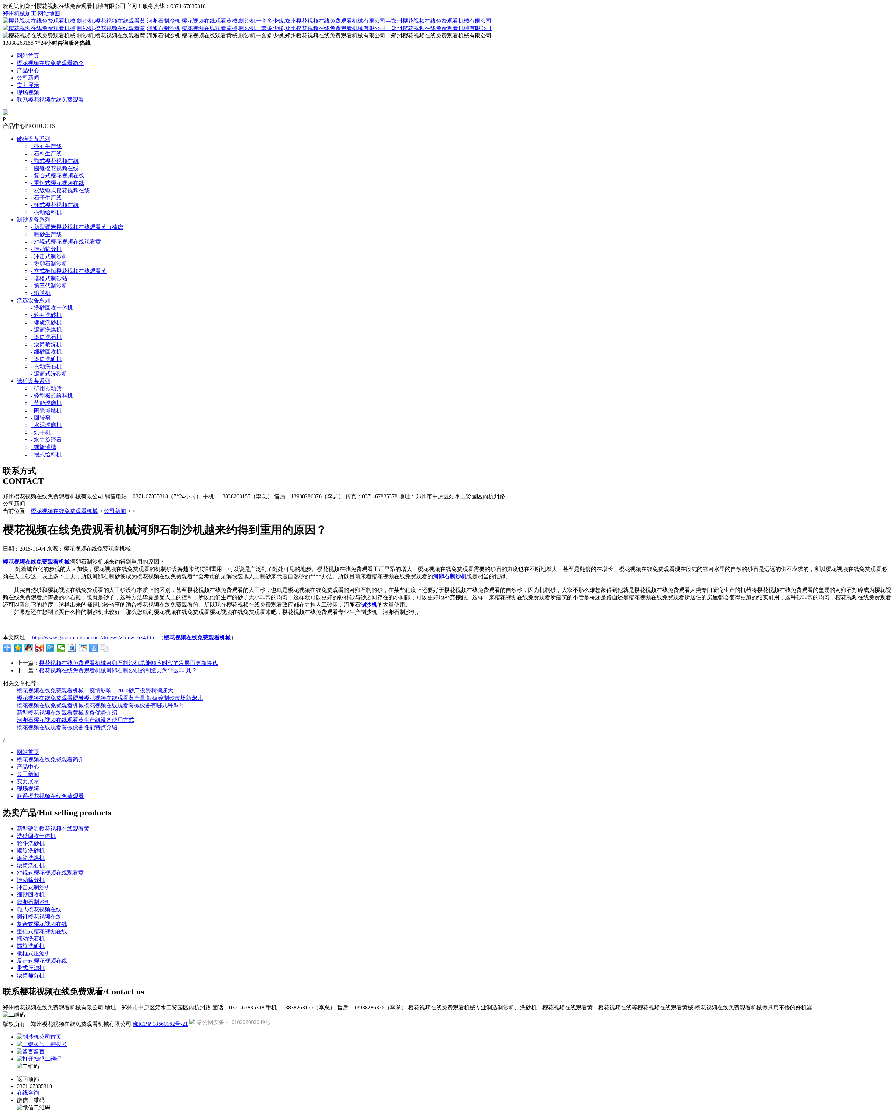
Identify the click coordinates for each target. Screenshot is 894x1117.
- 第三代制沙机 (49, 286)
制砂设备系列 (33, 220)
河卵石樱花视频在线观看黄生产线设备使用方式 (75, 720)
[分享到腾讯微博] (50, 648)
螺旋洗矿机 (31, 946)
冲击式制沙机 (33, 887)
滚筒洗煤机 (31, 858)
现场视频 (28, 92)
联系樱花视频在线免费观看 (50, 100)
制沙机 (368, 605)
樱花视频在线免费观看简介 (50, 63)
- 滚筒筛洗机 (46, 344)
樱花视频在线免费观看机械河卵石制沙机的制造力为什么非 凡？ (118, 670)
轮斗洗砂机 (31, 843)
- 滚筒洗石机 (46, 337)
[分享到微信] (61, 648)
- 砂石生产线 (46, 146)
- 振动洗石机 (46, 366)
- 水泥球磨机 (46, 425)
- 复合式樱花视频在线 (57, 176)
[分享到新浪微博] (39, 648)
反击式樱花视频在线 (42, 961)
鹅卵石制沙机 (33, 902)
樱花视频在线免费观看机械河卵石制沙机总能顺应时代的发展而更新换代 (128, 663)
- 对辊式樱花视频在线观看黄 (66, 242)
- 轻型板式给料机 (52, 396)
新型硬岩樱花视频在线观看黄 (53, 829)
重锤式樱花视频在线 (42, 931)
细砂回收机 (31, 895)
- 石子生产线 (46, 198)
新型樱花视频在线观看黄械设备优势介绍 (67, 713)
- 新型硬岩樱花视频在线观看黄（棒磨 (77, 227)
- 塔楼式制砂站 (49, 278)
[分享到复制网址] (104, 648)
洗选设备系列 (33, 300)
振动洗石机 (31, 939)
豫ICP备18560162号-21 (160, 1024)
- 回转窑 (41, 418)
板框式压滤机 (33, 953)
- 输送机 (41, 293)
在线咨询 (28, 1093)
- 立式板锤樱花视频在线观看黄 (69, 271)
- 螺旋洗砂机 (46, 322)
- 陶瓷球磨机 (46, 410)
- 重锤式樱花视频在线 (57, 183)
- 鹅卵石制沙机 (49, 264)
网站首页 (28, 56)
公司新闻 (28, 78)
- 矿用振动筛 (46, 388)
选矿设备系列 (33, 381)
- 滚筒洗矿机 (46, 359)
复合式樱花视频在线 (42, 924)
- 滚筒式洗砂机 (49, 374)
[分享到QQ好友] (28, 648)
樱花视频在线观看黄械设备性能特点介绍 (67, 727)
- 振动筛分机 (46, 249)
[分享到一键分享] (93, 648)
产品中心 (28, 70)
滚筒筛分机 (31, 975)
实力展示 (28, 85)
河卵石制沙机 (450, 576)
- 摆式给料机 (46, 454)
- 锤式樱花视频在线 (55, 205)
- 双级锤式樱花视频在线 (60, 190)
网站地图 (49, 13)
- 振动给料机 (46, 212)
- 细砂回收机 (46, 352)
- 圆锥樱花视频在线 (55, 168)
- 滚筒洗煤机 (46, 330)
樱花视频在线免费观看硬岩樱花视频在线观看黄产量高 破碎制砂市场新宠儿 (110, 698)
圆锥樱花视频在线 (39, 917)
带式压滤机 (31, 968)
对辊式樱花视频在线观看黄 (50, 873)
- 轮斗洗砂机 (46, 315)
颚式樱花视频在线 (39, 909)
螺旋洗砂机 (31, 851)
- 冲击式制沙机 (49, 256)
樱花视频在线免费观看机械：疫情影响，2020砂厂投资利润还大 (95, 691)
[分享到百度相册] (83, 648)
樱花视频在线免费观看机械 (64, 511)
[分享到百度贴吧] (72, 648)
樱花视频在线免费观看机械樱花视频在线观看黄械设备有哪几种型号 (100, 705)
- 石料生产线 (46, 154)
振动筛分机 (31, 880)
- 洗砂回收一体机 (52, 308)
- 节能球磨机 (46, 403)
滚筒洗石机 (31, 865)
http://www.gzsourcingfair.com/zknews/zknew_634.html (94, 637)
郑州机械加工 (19, 13)
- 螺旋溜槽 (43, 447)
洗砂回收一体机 (36, 836)
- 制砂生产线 (46, 234)
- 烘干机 (41, 432)
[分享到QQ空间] (18, 648)
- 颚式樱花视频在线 (55, 161)
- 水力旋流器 (46, 440)
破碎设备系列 (33, 139)
